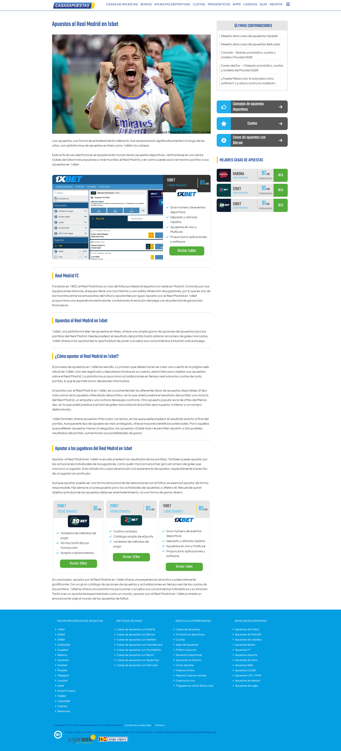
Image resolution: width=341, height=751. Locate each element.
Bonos (146, 4)
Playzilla (62, 670)
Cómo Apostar (185, 665)
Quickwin (63, 660)
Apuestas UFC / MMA (248, 675)
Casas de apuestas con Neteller (136, 639)
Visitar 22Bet (131, 557)
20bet (61, 506)
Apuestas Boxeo (245, 644)
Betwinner (63, 711)
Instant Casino (66, 691)
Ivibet (60, 685)
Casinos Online (185, 670)
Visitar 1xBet (187, 251)
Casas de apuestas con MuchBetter (139, 650)
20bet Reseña (67, 510)
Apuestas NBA (244, 665)
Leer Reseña (240, 177)
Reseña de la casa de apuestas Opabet (249, 36)
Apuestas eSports (246, 655)
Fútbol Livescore (186, 650)
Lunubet (62, 680)
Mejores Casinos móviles (191, 675)
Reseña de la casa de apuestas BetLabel (250, 44)
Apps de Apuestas (187, 644)
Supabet (62, 650)
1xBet (61, 629)
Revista (276, 4)
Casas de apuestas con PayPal (136, 629)
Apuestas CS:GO (245, 670)
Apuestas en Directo (188, 660)
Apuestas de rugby (246, 685)
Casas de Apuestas (122, 4)
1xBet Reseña (177, 185)
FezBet (61, 696)
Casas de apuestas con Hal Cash (137, 665)
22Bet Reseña (120, 510)
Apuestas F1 (243, 650)
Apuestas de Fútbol (247, 629)
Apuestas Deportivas (172, 4)
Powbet (62, 665)
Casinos (250, 4)
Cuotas (199, 4)
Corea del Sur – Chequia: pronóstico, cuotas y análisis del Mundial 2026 (252, 68)
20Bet (61, 639)
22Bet (114, 506)
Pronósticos (219, 4)
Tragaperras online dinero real (194, 685)
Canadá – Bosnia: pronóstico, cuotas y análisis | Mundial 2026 (248, 55)
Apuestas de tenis (246, 660)
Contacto (160, 725)
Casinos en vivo (185, 680)
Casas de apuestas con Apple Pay (138, 660)
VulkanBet (63, 701)
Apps (237, 4)
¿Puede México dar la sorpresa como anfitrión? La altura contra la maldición (248, 81)
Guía (263, 4)
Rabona (62, 655)
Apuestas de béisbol (247, 680)
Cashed (62, 706)
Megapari (63, 675)
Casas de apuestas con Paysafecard (139, 644)
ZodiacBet (63, 644)
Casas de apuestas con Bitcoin (136, 634)
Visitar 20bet (78, 563)
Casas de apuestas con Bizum (135, 655)
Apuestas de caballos (248, 639)
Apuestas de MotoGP (248, 634)
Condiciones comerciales (138, 725)
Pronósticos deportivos (190, 634)
